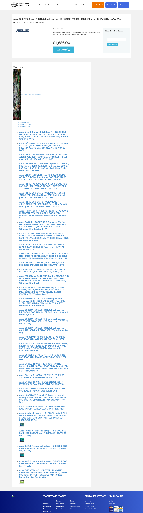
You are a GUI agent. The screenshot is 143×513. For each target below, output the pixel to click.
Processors (60, 504)
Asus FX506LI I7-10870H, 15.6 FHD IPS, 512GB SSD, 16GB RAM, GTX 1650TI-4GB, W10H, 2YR (42, 263)
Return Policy (89, 506)
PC (44, 501)
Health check (98, 5)
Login (111, 501)
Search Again (112, 44)
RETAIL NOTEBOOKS (24, 125)
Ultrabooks (36, 94)
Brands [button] (59, 5)
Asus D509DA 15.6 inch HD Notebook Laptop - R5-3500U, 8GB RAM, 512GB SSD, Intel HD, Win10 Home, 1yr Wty (43, 312)
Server (72, 501)
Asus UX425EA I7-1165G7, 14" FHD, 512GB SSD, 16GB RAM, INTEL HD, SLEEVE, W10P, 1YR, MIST (42, 407)
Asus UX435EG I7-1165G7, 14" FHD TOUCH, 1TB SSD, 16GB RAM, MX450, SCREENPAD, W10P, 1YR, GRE (42, 357)
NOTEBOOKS (26, 94)
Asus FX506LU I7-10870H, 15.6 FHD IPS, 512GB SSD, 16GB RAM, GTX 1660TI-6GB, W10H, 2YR (42, 338)
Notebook (59, 501)
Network (46, 509)
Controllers (60, 506)
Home (41, 5)
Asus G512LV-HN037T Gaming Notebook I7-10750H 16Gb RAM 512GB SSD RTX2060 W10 (41, 382)
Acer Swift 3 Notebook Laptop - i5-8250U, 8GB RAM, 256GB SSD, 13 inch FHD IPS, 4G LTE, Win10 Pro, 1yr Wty (43, 448)
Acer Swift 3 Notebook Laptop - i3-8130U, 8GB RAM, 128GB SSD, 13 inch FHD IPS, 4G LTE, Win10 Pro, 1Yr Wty (42, 433)
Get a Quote (111, 5)
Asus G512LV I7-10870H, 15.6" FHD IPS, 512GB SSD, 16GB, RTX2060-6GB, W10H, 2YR (41, 376)
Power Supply (61, 509)
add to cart (62, 49)
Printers (72, 509)
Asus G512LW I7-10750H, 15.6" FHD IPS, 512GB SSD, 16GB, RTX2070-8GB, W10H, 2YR (42, 389)
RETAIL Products (23, 122)
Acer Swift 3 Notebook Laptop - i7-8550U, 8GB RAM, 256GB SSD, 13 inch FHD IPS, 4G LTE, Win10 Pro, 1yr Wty (43, 463)
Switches (73, 504)
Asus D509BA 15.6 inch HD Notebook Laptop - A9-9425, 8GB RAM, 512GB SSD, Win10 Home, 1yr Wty (43, 330)
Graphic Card (47, 511)
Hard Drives (47, 506)
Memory (45, 504)
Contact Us (79, 5)
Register (112, 504)
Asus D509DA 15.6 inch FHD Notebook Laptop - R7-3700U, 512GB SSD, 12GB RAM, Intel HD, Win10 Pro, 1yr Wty (43, 321)
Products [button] (48, 5)
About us (69, 5)
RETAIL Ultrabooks (24, 127)
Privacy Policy (89, 504)
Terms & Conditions (92, 509)
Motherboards (75, 506)
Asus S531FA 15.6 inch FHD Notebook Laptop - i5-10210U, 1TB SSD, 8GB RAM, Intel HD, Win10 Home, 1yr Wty (42, 247)
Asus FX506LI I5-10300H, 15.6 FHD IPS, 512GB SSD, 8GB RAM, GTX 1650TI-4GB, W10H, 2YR (42, 270)
